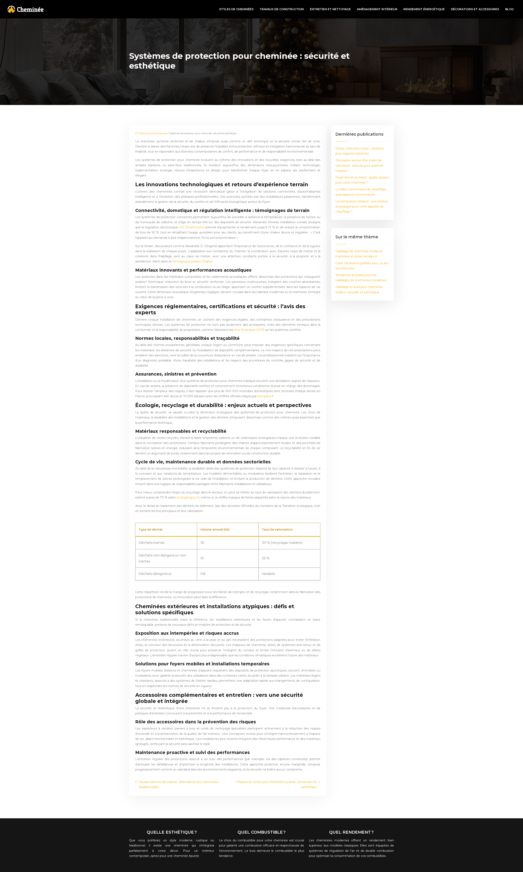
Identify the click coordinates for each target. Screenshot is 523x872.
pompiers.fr (266, 396)
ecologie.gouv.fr (188, 497)
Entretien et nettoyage (330, 9)
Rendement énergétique (424, 9)
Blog (509, 9)
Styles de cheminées (236, 9)
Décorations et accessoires (475, 9)
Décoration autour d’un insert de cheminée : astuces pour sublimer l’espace (359, 165)
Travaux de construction (282, 9)
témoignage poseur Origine (192, 261)
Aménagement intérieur (377, 9)
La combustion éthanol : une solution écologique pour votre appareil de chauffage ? (361, 206)
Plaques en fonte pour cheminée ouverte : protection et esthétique (276, 784)
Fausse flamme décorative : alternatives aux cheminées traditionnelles (178, 784)
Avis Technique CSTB (249, 330)
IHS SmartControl (192, 227)
